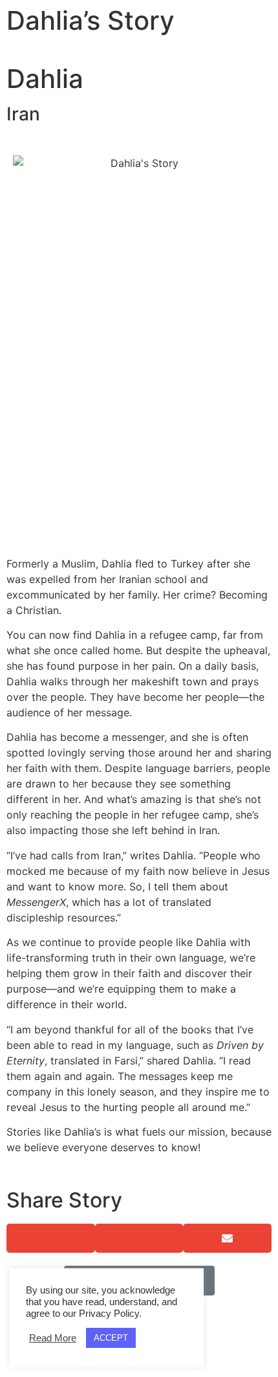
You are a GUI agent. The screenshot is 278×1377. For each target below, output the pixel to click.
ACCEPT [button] (111, 1338)
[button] (50, 1238)
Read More (52, 1338)
